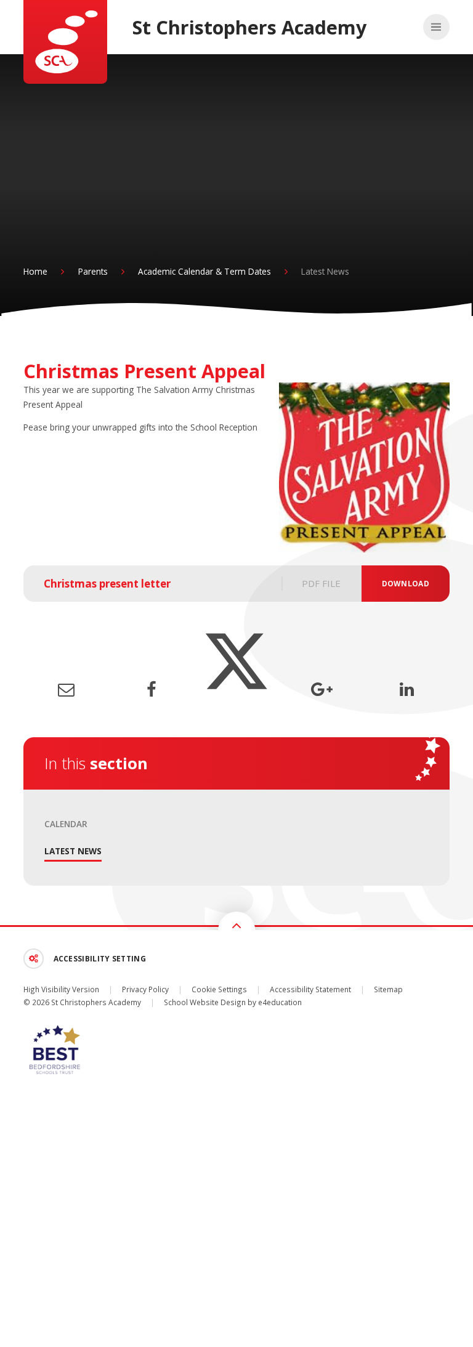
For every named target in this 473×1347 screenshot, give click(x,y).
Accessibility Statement (310, 989)
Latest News (325, 271)
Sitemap (388, 989)
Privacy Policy (145, 989)
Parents (93, 271)
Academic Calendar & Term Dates (204, 271)
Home (35, 271)
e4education (280, 1002)
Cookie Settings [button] (219, 989)
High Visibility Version (61, 989)
